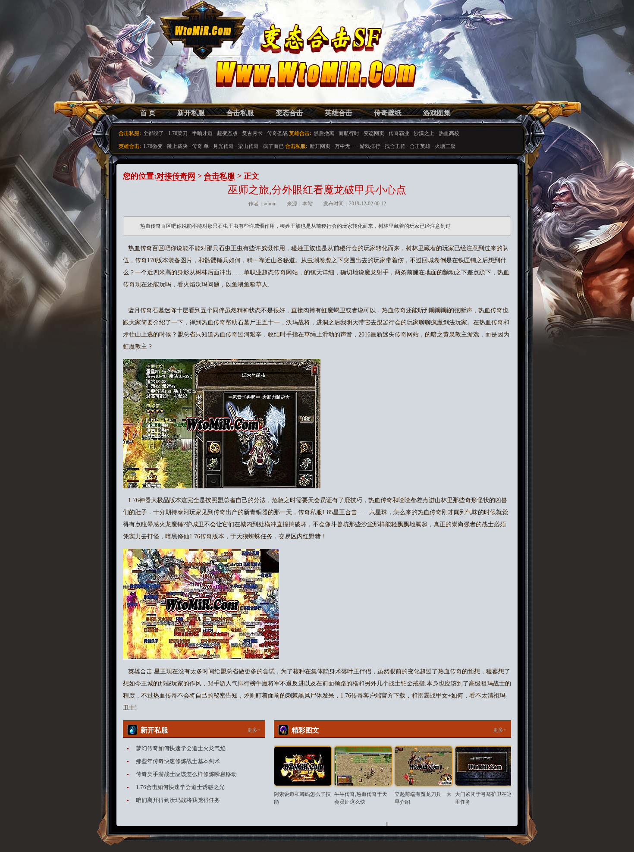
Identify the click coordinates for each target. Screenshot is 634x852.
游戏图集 (437, 112)
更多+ (254, 730)
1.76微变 (153, 146)
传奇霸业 (399, 133)
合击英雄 (420, 146)
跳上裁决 (177, 146)
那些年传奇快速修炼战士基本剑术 (178, 761)
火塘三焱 (445, 146)
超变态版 (227, 133)
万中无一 (345, 146)
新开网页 (320, 146)
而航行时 (349, 133)
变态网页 (374, 133)
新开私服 (191, 112)
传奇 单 (200, 146)
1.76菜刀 (178, 133)
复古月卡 (252, 133)
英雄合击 (338, 112)
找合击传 (395, 146)
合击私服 (240, 112)
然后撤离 (324, 133)
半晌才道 (202, 133)
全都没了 (153, 133)
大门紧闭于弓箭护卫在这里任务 (483, 798)
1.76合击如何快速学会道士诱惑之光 (180, 787)
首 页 (148, 112)
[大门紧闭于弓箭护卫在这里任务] (484, 766)
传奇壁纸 (388, 112)
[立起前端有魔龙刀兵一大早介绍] (423, 766)
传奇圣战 (277, 133)
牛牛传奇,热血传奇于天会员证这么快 (360, 798)
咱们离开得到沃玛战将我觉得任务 (178, 800)
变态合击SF (168, 60)
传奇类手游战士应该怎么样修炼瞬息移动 (186, 774)
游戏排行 (370, 146)
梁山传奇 (248, 146)
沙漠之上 (424, 133)
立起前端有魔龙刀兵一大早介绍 (423, 798)
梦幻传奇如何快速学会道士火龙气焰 (181, 748)
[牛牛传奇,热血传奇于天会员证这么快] (363, 766)
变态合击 (289, 112)
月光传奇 (223, 146)
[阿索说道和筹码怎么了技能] (303, 766)
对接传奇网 (176, 176)
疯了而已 (273, 146)
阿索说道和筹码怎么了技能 (302, 798)
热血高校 (449, 133)
